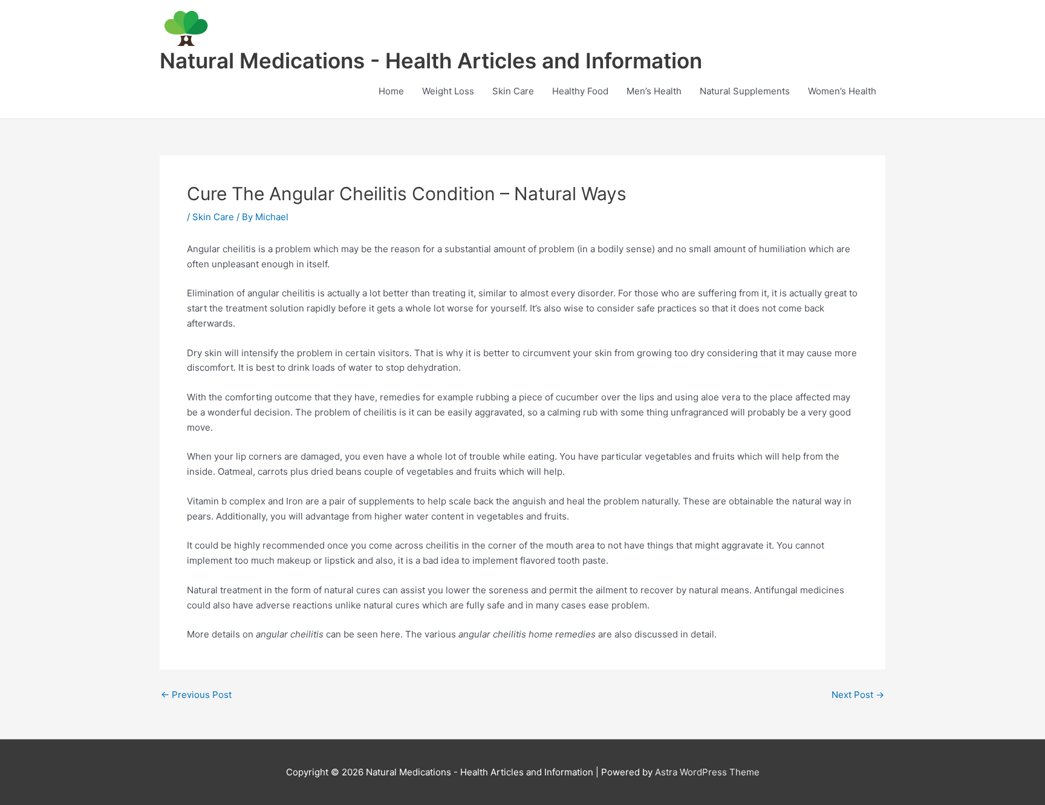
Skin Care (513, 91)
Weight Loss (448, 91)
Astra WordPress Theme (707, 772)
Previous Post (196, 694)
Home (391, 91)
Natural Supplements (745, 91)
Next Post (858, 694)
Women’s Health (842, 91)
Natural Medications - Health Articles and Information (431, 60)
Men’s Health (654, 91)
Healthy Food (580, 91)
